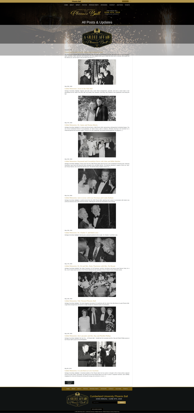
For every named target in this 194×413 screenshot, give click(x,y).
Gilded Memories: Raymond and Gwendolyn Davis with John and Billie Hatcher (92, 161)
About (72, 5)
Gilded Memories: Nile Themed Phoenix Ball (80, 301)
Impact (78, 5)
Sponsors (104, 5)
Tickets (127, 5)
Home (66, 5)
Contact (112, 5)
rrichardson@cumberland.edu (116, 1)
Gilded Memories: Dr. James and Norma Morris (81, 125)
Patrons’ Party (94, 5)
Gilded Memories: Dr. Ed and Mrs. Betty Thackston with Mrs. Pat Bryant (90, 266)
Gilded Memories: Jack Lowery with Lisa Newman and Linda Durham (89, 198)
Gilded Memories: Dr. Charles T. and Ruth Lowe (81, 233)
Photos (84, 5)
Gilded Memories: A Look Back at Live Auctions (81, 371)
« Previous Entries (69, 382)
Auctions (120, 5)
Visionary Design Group (114, 411)
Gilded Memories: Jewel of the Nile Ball (79, 89)
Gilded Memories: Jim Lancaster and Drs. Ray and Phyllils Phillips (88, 336)
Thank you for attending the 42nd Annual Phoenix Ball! (84, 52)
